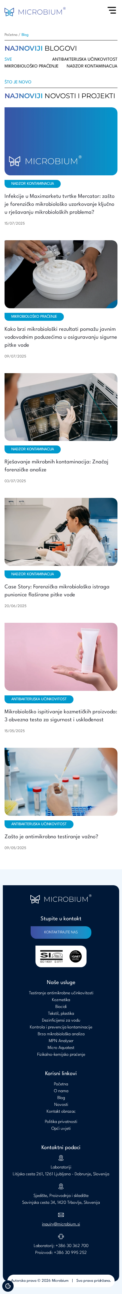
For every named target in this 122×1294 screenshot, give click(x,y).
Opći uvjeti (61, 1129)
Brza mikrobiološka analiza (61, 1034)
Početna (11, 35)
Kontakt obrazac (61, 1112)
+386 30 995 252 (70, 1253)
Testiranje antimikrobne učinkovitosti (61, 993)
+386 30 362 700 (72, 1246)
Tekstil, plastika (61, 1014)
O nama (61, 1091)
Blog (25, 35)
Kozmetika (61, 1000)
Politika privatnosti (61, 1122)
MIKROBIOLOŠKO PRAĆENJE (31, 66)
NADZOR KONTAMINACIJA (92, 66)
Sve (8, 59)
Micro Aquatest (61, 1048)
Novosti (61, 1105)
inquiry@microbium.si (61, 1224)
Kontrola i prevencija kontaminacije (61, 1027)
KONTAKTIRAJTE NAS (61, 932)
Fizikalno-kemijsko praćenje (61, 1055)
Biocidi (61, 1007)
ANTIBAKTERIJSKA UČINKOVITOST (84, 59)
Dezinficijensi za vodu (61, 1020)
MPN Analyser (61, 1041)
